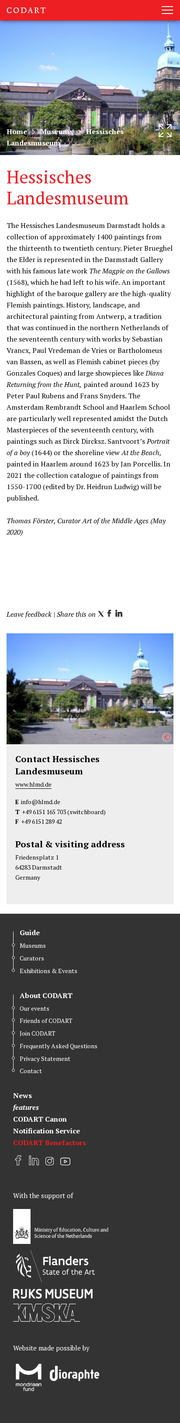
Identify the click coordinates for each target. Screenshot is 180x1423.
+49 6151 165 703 (44, 812)
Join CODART (37, 1033)
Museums (56, 131)
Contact (31, 1071)
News (22, 1095)
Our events (34, 1008)
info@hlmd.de (40, 802)
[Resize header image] (165, 130)
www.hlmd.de (33, 784)
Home (17, 131)
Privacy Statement (45, 1058)
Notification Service (46, 1131)
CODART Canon (40, 1119)
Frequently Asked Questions (58, 1046)
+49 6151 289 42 (41, 821)
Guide (30, 932)
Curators (32, 958)
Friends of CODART (46, 1020)
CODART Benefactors (49, 1142)
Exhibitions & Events (48, 971)
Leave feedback (29, 614)
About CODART (46, 995)
